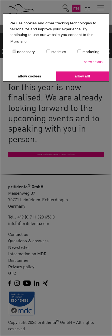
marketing (90, 52)
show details (93, 62)
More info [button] (18, 41)
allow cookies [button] (29, 76)
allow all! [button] (82, 76)
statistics (58, 52)
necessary (25, 52)
